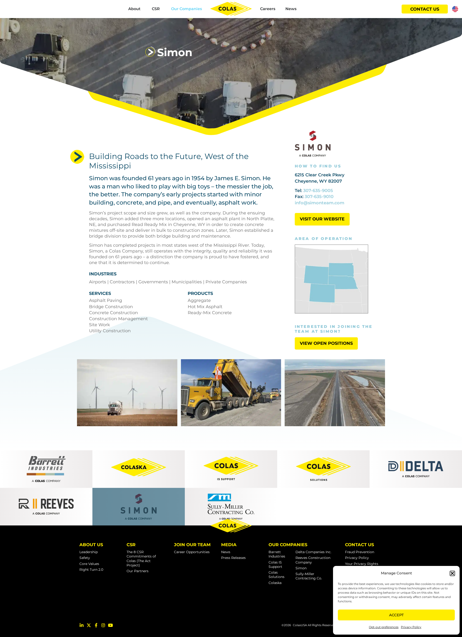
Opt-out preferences (383, 627)
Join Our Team (192, 544)
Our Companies (288, 544)
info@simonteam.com (319, 203)
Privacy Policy (411, 627)
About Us (91, 544)
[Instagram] (103, 625)
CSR (131, 544)
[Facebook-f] (96, 625)
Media (229, 544)
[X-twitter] (89, 625)
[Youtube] (110, 625)
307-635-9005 (318, 190)
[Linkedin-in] (81, 625)
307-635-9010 (319, 196)
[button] (452, 573)
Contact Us (359, 544)
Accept (396, 615)
